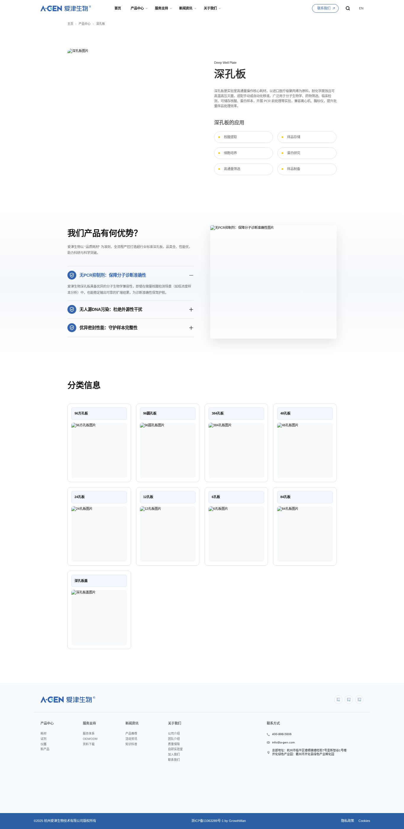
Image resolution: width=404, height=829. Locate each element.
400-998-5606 (282, 734)
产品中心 (85, 23)
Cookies (364, 821)
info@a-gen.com (283, 742)
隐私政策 (347, 821)
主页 (70, 23)
